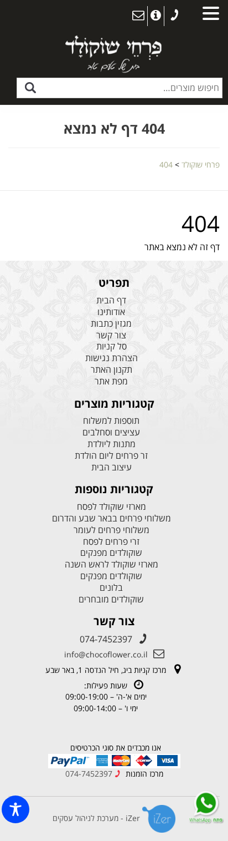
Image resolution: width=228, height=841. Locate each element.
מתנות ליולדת (111, 444)
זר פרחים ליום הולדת (111, 456)
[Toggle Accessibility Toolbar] (15, 809)
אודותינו (111, 312)
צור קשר (111, 335)
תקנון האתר (111, 370)
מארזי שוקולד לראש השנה (111, 564)
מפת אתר (111, 381)
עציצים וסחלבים (111, 432)
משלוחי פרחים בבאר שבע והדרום (111, 518)
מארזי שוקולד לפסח (111, 507)
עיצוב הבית (111, 467)
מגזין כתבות (111, 324)
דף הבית (111, 300)
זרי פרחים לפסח (111, 542)
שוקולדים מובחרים (111, 599)
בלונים (111, 588)
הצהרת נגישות (111, 358)
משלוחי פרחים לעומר (111, 530)
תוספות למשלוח (111, 421)
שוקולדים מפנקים (111, 553)
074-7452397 (106, 639)
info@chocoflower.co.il (106, 654)
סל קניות (111, 346)
